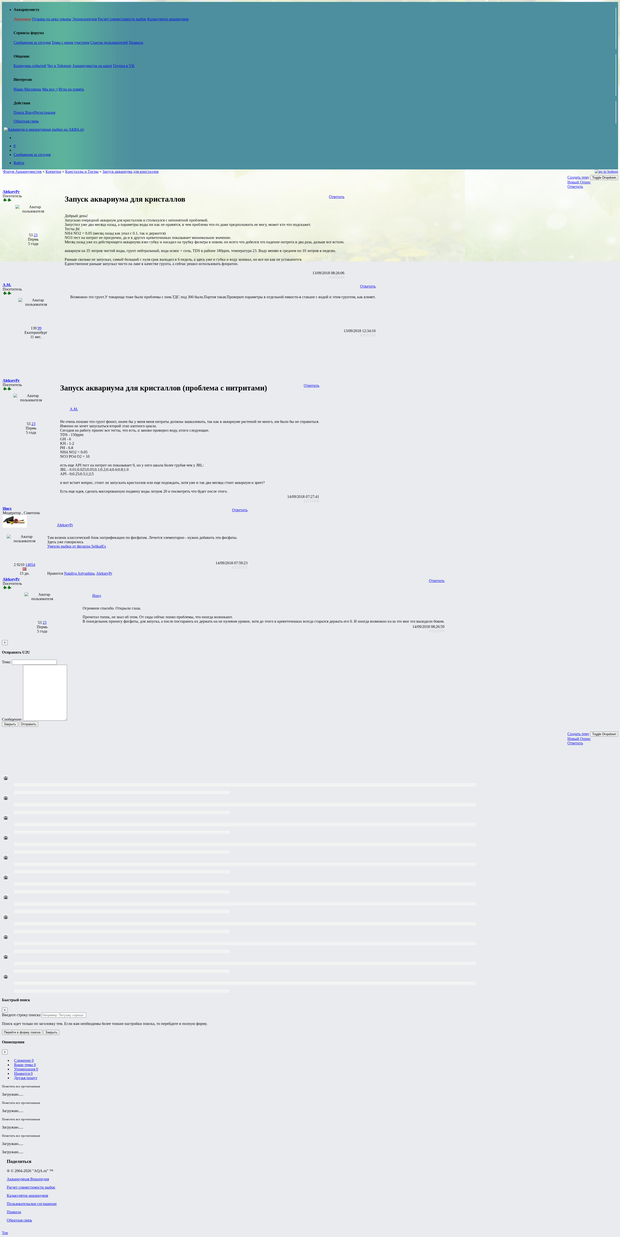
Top (5, 1233)
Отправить (28, 724)
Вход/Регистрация (40, 112)
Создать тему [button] (578, 177)
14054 (30, 565)
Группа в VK (124, 66)
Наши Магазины (27, 89)
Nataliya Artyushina (79, 573)
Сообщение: (12, 719)
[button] (11, 192)
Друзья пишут (25, 1078)
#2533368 (311, 501)
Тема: (6, 662)
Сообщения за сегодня (32, 42)
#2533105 (368, 335)
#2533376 (436, 631)
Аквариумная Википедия (28, 1179)
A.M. (74, 409)
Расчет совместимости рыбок (122, 19)
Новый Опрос (579, 182)
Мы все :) (50, 89)
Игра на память (71, 89)
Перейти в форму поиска (22, 1032)
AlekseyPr (65, 525)
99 (39, 328)
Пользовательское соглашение (32, 1204)
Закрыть (10, 724)
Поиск (19, 112)
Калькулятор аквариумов (168, 19)
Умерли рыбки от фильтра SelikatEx (76, 546)
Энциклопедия (84, 19)
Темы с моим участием (70, 42)
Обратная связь (26, 121)
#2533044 (336, 277)
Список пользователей (109, 42)
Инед (96, 596)
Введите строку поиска (21, 1015)
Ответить (575, 186)
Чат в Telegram (59, 66)
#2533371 (240, 567)
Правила (136, 42)
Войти (19, 163)
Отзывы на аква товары (51, 19)
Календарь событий (30, 66)
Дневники (22, 19)
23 (36, 235)
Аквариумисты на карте (92, 66)
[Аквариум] (44, 129)
